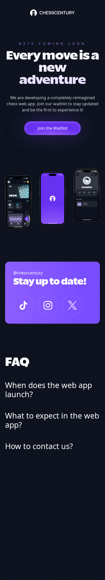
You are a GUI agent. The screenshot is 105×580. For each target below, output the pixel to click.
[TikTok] (23, 305)
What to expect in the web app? (52, 420)
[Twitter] (72, 305)
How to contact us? (39, 446)
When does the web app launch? (48, 390)
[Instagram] (48, 305)
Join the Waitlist (53, 128)
